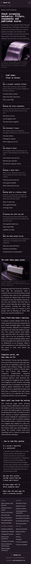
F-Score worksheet (21, 542)
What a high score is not (10, 141)
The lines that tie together (11, 122)
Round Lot (6, 2)
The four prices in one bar (11, 180)
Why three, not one (9, 116)
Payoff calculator (6, 523)
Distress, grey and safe (10, 161)
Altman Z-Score (20, 506)
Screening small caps (22, 521)
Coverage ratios (8, 207)
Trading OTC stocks (7, 534)
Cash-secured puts (7, 512)
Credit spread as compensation (12, 252)
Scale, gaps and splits (9, 183)
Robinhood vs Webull (7, 531)
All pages (18, 539)
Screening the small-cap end (13, 214)
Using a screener (21, 508)
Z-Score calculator (20, 395)
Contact (18, 534)
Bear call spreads (6, 517)
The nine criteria (8, 136)
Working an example (9, 139)
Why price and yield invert (11, 246)
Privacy (18, 537)
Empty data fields (8, 227)
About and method (21, 529)
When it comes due (9, 202)
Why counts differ (8, 99)
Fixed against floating (9, 205)
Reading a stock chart (11, 170)
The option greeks (6, 520)
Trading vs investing (7, 541)
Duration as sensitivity (10, 249)
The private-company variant (12, 163)
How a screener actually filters (14, 84)
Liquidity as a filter (9, 230)
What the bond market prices (13, 236)
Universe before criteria (10, 94)
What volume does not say (11, 185)
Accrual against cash (9, 119)
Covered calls (5, 515)
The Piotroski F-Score (11, 128)
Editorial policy (20, 531)
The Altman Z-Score (10, 148)
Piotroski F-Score (21, 503)
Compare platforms (7, 529)
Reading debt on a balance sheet (14, 192)
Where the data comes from (11, 97)
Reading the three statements (13, 106)
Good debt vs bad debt (23, 518)
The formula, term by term (11, 158)
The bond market (21, 523)
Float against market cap (10, 224)
